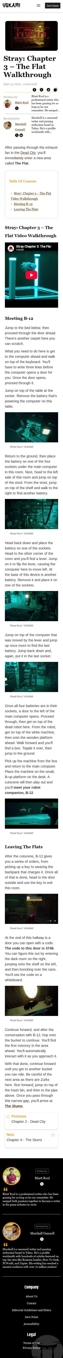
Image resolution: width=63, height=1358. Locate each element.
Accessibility (31, 1323)
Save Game (53, 5)
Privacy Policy (31, 1347)
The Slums (14, 1106)
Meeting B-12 (23, 204)
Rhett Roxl (22, 102)
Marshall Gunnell (42, 1233)
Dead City (28, 153)
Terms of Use (31, 1342)
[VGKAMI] (11, 5)
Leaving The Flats (26, 209)
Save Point (31, 1317)
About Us (31, 1296)
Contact (31, 1303)
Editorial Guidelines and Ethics (31, 1310)
